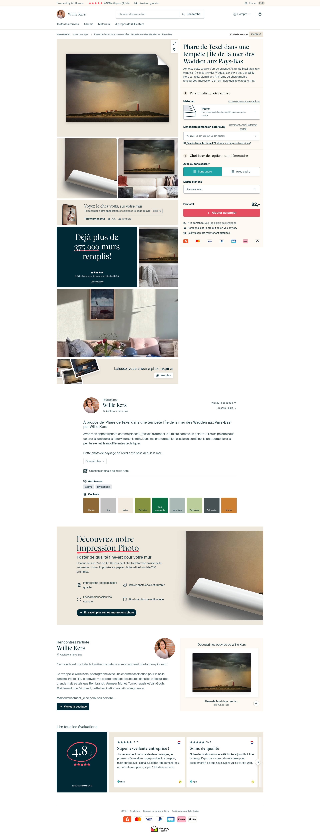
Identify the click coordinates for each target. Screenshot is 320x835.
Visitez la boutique (222, 402)
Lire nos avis (97, 281)
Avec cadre (243, 171)
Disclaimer (135, 811)
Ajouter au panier (224, 213)
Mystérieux (103, 487)
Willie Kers (77, 14)
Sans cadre (205, 171)
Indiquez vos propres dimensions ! (219, 143)
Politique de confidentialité (185, 811)
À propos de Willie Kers (129, 24)
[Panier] (260, 14)
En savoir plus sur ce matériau (244, 101)
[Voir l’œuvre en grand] (174, 43)
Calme (88, 487)
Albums (88, 24)
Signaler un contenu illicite (156, 811)
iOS (114, 218)
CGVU (124, 811)
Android (126, 218)
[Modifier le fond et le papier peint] (174, 50)
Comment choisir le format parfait (243, 126)
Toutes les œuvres (68, 24)
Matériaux (104, 24)
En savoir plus (225, 408)
